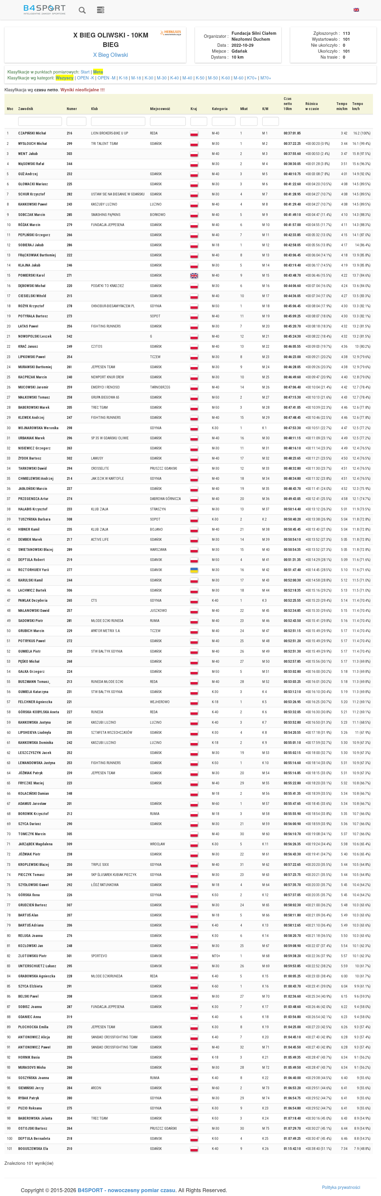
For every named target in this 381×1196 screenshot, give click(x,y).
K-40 (174, 78)
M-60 (238, 78)
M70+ (265, 78)
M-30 (162, 78)
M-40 (187, 78)
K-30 (149, 78)
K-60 (225, 78)
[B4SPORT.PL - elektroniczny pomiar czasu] (100, 10)
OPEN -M (106, 78)
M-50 (213, 78)
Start (85, 72)
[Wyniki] (82, 10)
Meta (98, 72)
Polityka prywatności (341, 1187)
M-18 (136, 78)
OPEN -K (85, 78)
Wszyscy (65, 78)
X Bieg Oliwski (110, 54)
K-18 (123, 78)
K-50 (200, 78)
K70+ (252, 78)
